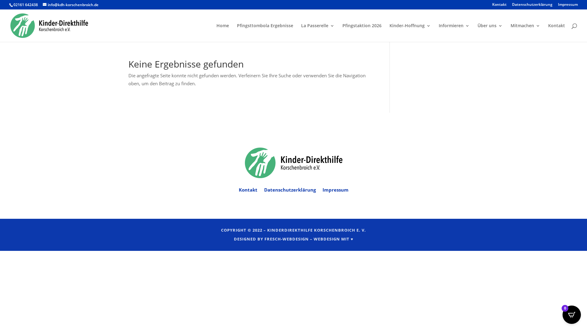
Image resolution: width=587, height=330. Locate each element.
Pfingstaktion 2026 (362, 26)
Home (222, 26)
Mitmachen (522, 26)
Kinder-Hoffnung (407, 26)
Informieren (451, 26)
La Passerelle (314, 26)
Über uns (487, 26)
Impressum (568, 5)
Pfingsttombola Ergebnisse (265, 26)
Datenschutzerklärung (532, 5)
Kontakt (499, 5)
